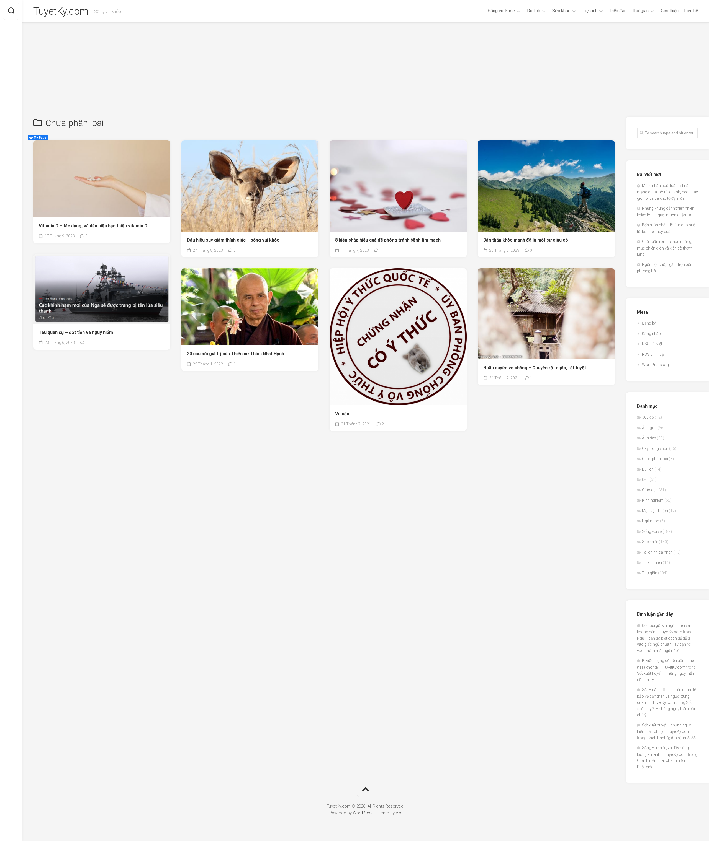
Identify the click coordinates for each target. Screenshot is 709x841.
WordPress (363, 812)
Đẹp (645, 479)
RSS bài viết (652, 344)
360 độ (648, 417)
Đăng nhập (651, 333)
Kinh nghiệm (653, 500)
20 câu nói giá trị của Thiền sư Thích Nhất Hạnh (235, 353)
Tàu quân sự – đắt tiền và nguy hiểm (76, 332)
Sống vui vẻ (652, 531)
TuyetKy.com (61, 11)
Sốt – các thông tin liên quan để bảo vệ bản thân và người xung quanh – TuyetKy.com (666, 696)
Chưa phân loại (655, 458)
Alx (398, 812)
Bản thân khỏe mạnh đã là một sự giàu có (525, 240)
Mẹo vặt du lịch (655, 510)
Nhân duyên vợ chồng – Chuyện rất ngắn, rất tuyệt (534, 367)
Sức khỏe (561, 10)
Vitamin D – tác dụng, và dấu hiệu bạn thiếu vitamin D (93, 226)
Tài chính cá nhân (657, 552)
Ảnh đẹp (649, 438)
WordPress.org (655, 364)
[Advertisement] (365, 64)
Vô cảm (343, 413)
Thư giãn (640, 10)
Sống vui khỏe (501, 10)
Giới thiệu (670, 10)
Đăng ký (649, 323)
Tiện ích (590, 10)
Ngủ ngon (650, 521)
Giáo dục (650, 490)
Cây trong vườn (655, 448)
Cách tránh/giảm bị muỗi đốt (672, 738)
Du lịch (533, 10)
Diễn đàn (618, 10)
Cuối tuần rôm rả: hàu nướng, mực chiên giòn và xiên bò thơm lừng (664, 247)
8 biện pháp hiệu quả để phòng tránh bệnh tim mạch (388, 240)
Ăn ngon (649, 427)
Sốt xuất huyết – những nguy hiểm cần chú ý (666, 708)
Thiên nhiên (652, 562)
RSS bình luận (654, 354)
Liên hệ (691, 10)
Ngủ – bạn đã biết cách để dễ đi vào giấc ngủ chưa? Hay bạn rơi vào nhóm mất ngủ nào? (664, 644)
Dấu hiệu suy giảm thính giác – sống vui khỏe (233, 240)
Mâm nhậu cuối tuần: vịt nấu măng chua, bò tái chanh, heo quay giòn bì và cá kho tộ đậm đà (667, 192)
